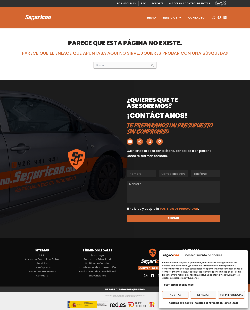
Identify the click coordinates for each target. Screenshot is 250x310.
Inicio (151, 17)
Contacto (196, 17)
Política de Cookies (181, 303)
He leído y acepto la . (164, 209)
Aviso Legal (231, 303)
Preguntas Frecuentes (42, 271)
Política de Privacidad (209, 303)
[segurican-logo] (152, 256)
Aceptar (175, 295)
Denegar (203, 295)
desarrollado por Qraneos (125, 289)
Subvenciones (97, 275)
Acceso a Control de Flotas (42, 259)
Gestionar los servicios (179, 284)
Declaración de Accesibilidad (97, 271)
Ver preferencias (231, 295)
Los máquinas (42, 267)
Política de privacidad (179, 209)
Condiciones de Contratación (97, 267)
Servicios (170, 17)
